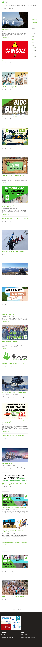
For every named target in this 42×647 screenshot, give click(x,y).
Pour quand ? (33, 56)
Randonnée (18, 304)
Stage (19, 486)
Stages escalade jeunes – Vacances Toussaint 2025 (14, 570)
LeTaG (4, 31)
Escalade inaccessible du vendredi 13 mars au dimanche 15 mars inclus (13, 313)
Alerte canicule (6, 60)
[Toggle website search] (12, 8)
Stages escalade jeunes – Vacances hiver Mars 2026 (14, 507)
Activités (33, 30)
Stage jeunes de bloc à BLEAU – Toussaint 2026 (13, 117)
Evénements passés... (34, 19)
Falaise (15, 118)
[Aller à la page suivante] (27, 609)
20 (24, 609)
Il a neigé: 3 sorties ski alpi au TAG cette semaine (14, 392)
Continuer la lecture (6, 37)
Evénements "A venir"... (34, 17)
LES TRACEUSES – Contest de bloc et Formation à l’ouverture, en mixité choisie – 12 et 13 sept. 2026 (14, 87)
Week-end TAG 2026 (7, 303)
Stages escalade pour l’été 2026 (10, 341)
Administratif (14, 366)
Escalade (12, 31)
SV (3, 394)
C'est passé (12, 394)
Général (33, 55)
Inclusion (33, 39)
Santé (32, 42)
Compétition (12, 208)
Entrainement (33, 53)
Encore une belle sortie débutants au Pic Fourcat (14, 277)
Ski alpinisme (16, 394)
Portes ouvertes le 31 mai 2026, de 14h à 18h (13, 175)
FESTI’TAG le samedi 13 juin (9, 147)
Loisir (15, 148)
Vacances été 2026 (6, 29)
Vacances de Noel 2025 (8, 463)
